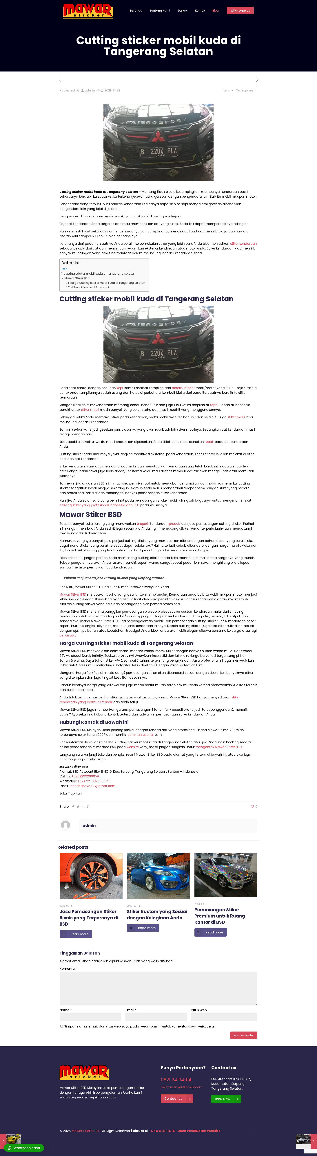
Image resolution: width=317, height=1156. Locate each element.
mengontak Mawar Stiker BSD (219, 747)
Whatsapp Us (240, 10)
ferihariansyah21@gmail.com (92, 786)
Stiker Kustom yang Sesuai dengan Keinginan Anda (157, 915)
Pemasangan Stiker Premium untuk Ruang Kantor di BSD (219, 916)
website (133, 747)
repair (209, 442)
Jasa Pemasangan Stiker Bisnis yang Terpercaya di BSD (89, 918)
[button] (24, 1148)
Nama (66, 1010)
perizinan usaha (140, 735)
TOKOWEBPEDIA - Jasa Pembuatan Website (184, 1131)
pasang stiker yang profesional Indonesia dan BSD (99, 505)
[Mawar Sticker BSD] (88, 10)
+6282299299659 (85, 776)
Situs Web (199, 1010)
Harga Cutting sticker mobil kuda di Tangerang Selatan (107, 283)
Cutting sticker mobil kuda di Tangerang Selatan (99, 273)
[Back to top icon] (253, 1131)
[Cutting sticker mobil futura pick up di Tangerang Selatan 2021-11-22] (306, 1141)
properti (143, 524)
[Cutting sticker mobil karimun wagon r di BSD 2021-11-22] (10, 1141)
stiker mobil (90, 410)
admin (90, 90)
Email (130, 1010)
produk (174, 524)
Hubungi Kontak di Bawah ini (90, 287)
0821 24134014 (176, 1080)
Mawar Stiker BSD (77, 278)
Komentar (69, 968)
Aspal (214, 405)
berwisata (67, 635)
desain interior (183, 388)
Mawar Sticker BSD (86, 1131)
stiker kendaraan (243, 243)
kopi (120, 388)
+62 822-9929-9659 (93, 781)
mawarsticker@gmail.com (182, 1087)
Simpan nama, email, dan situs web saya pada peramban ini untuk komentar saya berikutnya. (139, 1026)
